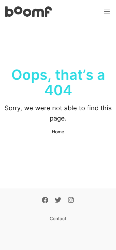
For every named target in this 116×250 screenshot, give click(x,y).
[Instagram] (71, 200)
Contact (58, 218)
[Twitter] (58, 200)
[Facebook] (45, 200)
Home (58, 131)
